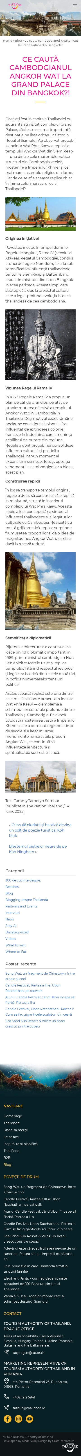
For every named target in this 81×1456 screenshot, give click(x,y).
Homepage (13, 1116)
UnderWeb (29, 1441)
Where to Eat (15, 952)
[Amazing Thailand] (14, 6)
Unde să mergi (16, 1130)
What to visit (15, 945)
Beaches (12, 887)
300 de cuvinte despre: (23, 880)
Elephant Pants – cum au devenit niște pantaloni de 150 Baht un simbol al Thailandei (35, 1283)
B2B (7, 1158)
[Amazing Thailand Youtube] (30, 1419)
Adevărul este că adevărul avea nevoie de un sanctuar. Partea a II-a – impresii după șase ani (40, 1253)
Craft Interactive (63, 1441)
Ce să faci (11, 1137)
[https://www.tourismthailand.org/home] (70, 1447)
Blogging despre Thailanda (26, 900)
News (9, 919)
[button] (75, 6)
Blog (18, 40)
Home (7, 40)
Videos (10, 939)
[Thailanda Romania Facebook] (7, 1419)
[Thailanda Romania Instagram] (18, 1419)
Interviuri (12, 913)
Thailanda (11, 1123)
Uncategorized (17, 932)
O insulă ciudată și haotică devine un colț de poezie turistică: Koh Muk (40, 830)
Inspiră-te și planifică (21, 1144)
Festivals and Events (21, 906)
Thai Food (12, 1151)
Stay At (11, 926)
